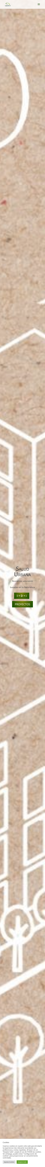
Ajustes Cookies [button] (9, 1162)
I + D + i (22, 596)
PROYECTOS (22, 604)
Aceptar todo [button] (22, 1162)
